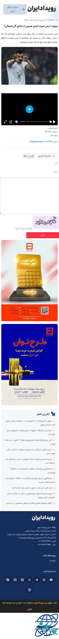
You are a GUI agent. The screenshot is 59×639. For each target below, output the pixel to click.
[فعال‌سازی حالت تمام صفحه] (5, 121)
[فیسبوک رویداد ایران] (51, 580)
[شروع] (54, 121)
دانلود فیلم (53, 128)
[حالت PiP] (10, 121)
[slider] (39, 121)
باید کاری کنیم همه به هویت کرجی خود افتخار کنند (32, 487)
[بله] (8, 580)
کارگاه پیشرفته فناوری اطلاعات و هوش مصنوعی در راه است (29, 503)
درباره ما (53, 560)
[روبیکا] (29, 589)
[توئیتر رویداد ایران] (29, 580)
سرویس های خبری (12, 9)
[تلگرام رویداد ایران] (36, 580)
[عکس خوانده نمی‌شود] (46, 228)
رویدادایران (39, 602)
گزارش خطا (29, 156)
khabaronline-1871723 (41, 142)
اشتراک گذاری (44, 156)
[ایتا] (15, 580)
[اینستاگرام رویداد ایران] (44, 580)
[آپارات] (22, 580)
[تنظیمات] (16, 121)
